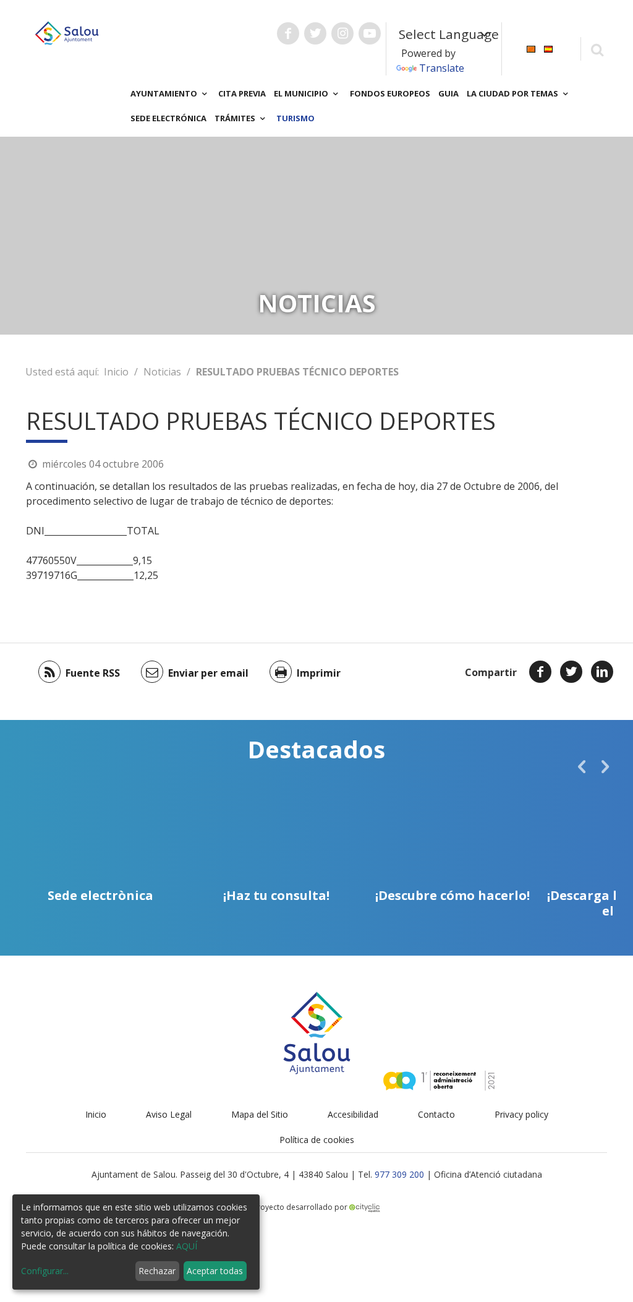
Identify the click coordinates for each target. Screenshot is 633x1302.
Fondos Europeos (390, 93)
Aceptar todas (215, 1271)
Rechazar (157, 1271)
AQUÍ (186, 1246)
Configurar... (45, 1271)
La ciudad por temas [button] (513, 93)
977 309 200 (399, 1174)
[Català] (531, 48)
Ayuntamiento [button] (164, 93)
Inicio (116, 372)
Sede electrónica (168, 118)
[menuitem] (531, 47)
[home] (67, 32)
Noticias (162, 372)
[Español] (548, 48)
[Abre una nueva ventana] (288, 33)
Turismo (295, 118)
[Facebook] (540, 672)
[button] (582, 766)
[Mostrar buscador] (596, 49)
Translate (441, 68)
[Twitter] (571, 672)
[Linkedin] (602, 672)
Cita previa (242, 93)
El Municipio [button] (302, 93)
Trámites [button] (236, 118)
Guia (448, 93)
